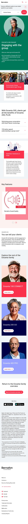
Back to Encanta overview (13, 392)
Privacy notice (5, 500)
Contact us (4, 480)
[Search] (22, 2)
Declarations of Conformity (8, 511)
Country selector (7, 486)
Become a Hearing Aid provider (8, 482)
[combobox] (10, 12)
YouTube (5, 496)
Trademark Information (7, 503)
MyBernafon (4, 508)
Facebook (6, 491)
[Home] (4, 2)
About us (4, 477)
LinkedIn (5, 494)
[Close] (25, 7)
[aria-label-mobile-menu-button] (25, 2)
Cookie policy (4, 505)
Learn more (7, 292)
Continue (24, 12)
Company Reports (6, 513)
